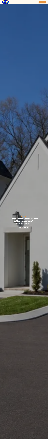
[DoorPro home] (5, 2)
